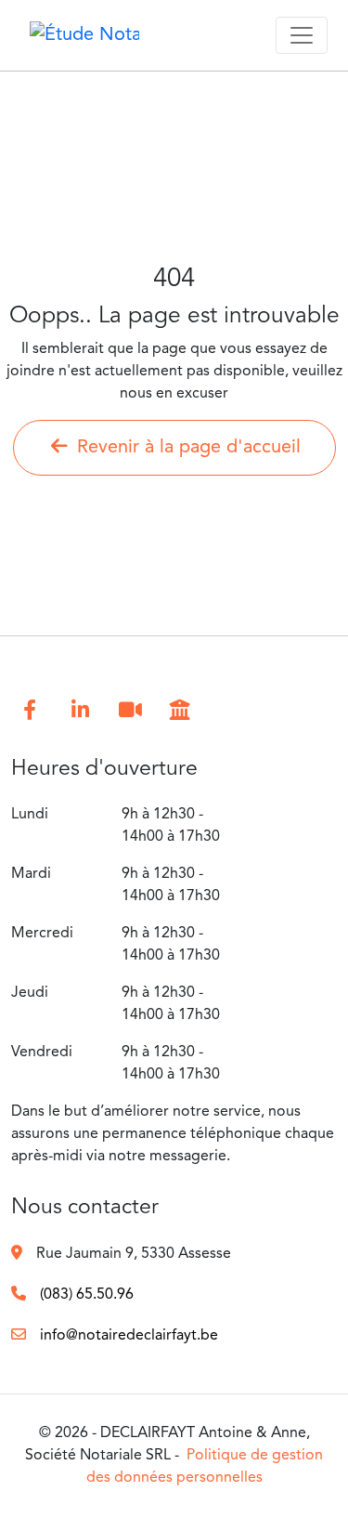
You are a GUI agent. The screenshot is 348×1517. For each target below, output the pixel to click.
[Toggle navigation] (302, 35)
